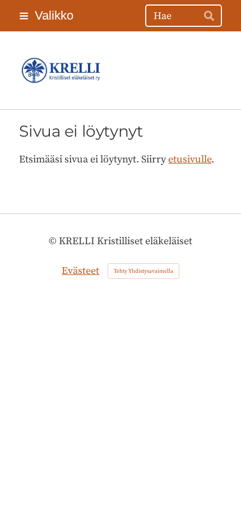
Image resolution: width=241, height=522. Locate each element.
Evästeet (80, 270)
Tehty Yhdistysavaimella (143, 271)
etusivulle (189, 159)
